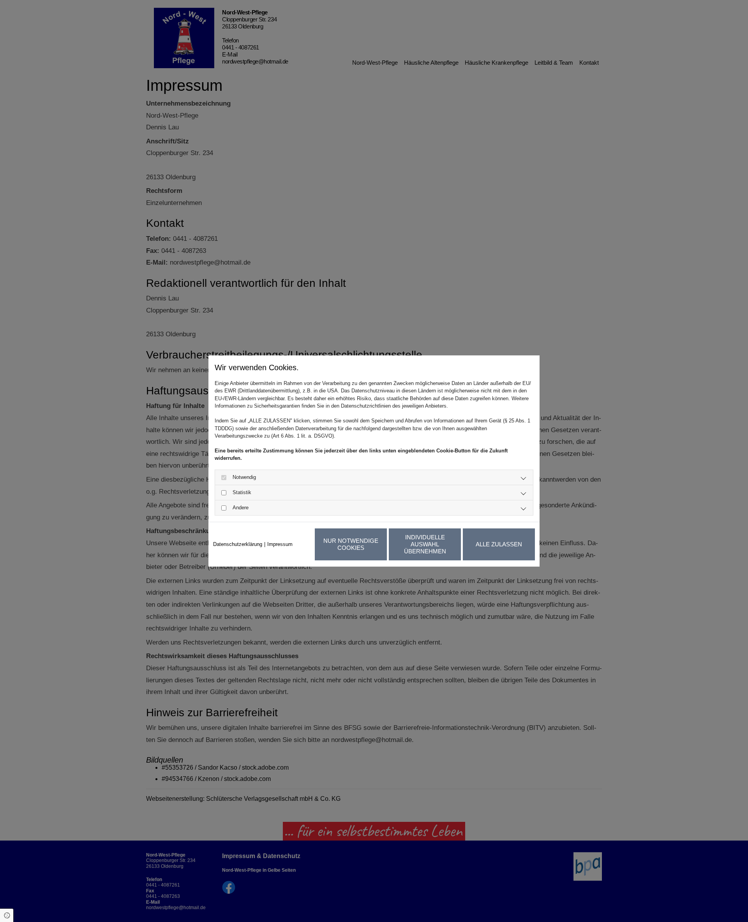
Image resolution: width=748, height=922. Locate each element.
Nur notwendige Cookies (350, 544)
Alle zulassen (499, 544)
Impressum (280, 544)
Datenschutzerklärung (237, 544)
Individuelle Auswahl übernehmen (425, 544)
